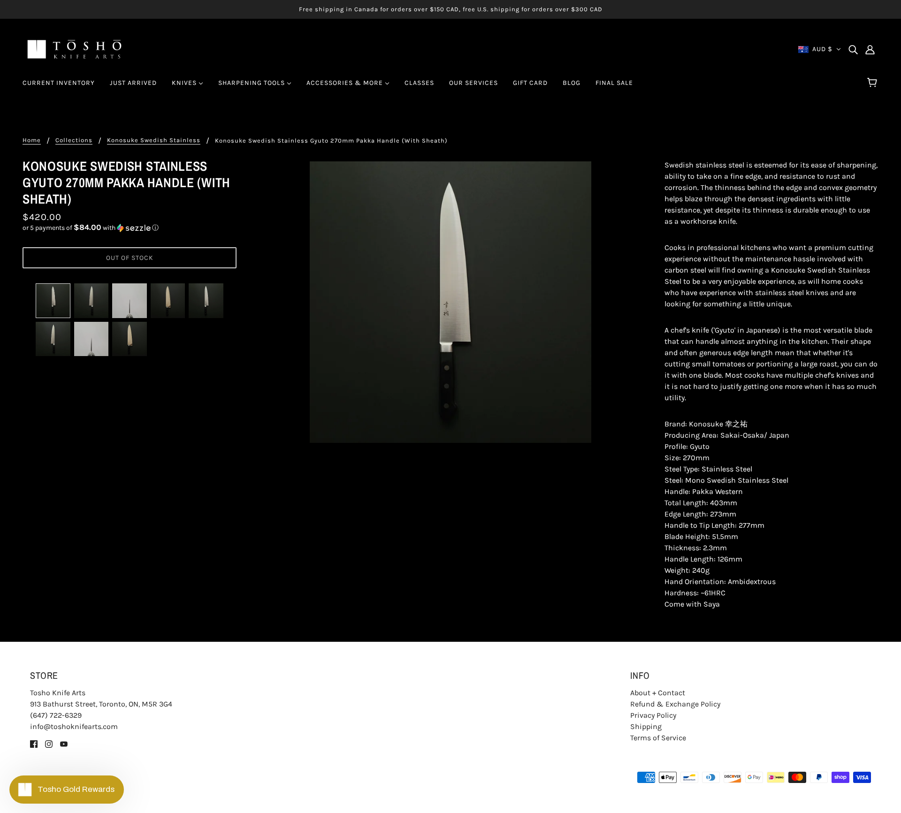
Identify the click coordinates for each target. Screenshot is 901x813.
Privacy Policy (653, 715)
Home (32, 140)
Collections (73, 140)
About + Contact (657, 692)
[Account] (870, 49)
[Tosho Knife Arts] (74, 48)
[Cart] (873, 83)
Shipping (646, 726)
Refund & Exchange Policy (675, 703)
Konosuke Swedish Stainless (153, 140)
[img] (853, 49)
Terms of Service (658, 737)
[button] (130, 227)
